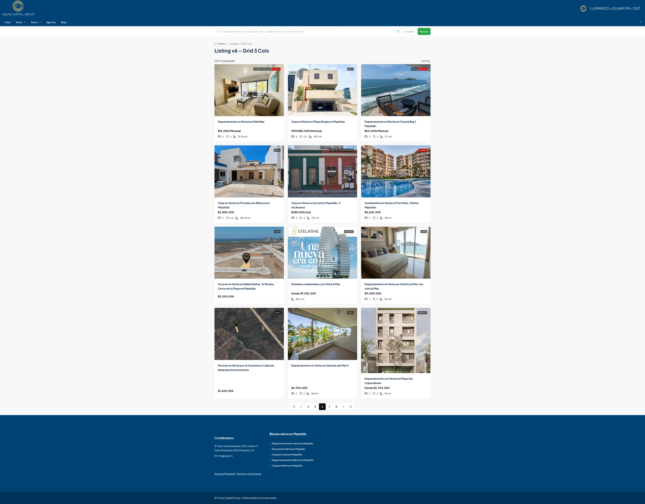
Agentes (51, 22)
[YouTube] (428, 497)
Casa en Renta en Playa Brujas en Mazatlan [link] (318, 121)
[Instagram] (427, 497)
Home (221, 43)
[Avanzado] (398, 31)
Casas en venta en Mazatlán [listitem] (287, 454)
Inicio (8, 22)
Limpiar (409, 31)
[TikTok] (430, 497)
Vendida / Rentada (262, 69)
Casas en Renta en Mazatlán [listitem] (287, 465)
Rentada (276, 69)
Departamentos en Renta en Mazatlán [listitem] (293, 459)
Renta (34, 22)
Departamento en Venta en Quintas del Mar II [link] (320, 365)
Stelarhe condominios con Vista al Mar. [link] (316, 284)
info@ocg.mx (225, 455)
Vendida (422, 150)
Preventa (349, 232)
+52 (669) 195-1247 (625, 8)
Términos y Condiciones (249, 473)
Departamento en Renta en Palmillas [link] (241, 121)
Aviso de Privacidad (224, 473)
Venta (19, 22)
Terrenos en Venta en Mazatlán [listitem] (288, 448)
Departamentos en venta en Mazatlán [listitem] (292, 443)
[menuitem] (639, 22)
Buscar (424, 31)
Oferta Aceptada (345, 150)
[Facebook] (425, 497)
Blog (63, 22)
